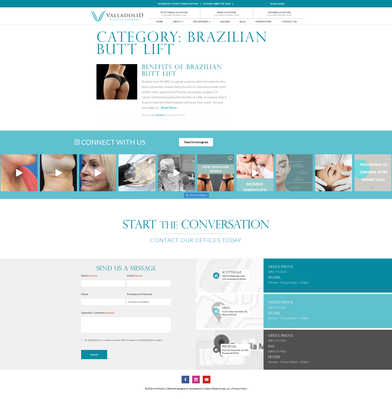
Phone (84, 294)
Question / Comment (97, 312)
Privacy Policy (239, 388)
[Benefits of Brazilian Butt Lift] (116, 81)
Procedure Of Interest (139, 294)
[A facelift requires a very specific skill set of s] (333, 172)
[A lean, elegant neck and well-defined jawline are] (19, 172)
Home (159, 21)
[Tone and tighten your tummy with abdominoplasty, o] (58, 172)
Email (134, 275)
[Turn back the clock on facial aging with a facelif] (97, 172)
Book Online (278, 3)
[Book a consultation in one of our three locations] (294, 172)
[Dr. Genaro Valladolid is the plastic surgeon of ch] (255, 172)
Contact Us (289, 21)
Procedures (200, 21)
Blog (243, 21)
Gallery (225, 21)
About (177, 21)
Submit (94, 354)
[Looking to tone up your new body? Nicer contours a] (372, 172)
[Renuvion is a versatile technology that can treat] (215, 172)
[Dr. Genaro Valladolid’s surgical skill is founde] (176, 172)
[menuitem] (159, 22)
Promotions (263, 21)
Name (89, 275)
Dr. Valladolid (158, 115)
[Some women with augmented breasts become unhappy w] (137, 172)
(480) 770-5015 (277, 271)
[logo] (116, 16)
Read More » (169, 107)
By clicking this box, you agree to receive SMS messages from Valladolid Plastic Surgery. (123, 340)
